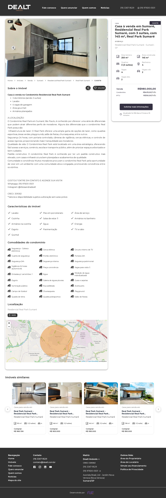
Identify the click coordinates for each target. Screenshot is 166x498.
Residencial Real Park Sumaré (59, 81)
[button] (9, 323)
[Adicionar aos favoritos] (43, 385)
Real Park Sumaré (83, 81)
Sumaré (40, 81)
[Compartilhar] (88, 88)
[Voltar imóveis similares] (7, 409)
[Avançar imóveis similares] (158, 409)
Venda (30, 81)
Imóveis (20, 81)
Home (10, 81)
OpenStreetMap (93, 361)
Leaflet (83, 361)
